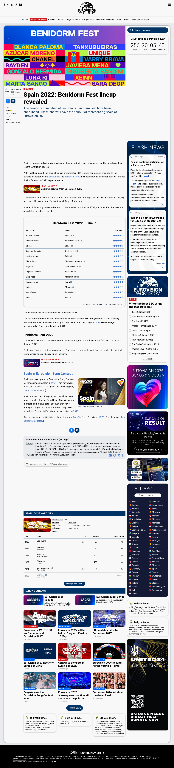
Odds (118, 19)
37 (96, 542)
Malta (154, 508)
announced (54, 176)
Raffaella (69, 292)
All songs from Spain (74, 584)
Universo (41, 576)
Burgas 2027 (88, 19)
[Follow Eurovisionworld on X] (12, 5)
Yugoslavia (157, 590)
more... (55, 531)
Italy (133, 590)
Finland (134, 558)
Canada (135, 537)
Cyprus (134, 544)
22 (83, 549)
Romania (156, 544)
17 (83, 555)
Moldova (156, 512)
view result (147, 359)
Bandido (95, 322)
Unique (29, 287)
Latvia (134, 593)
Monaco (155, 516)
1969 (26, 390)
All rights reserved (19, 760)
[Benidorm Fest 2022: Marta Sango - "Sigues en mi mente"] (118, 261)
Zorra (40, 549)
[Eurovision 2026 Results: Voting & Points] (147, 421)
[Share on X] (13, 101)
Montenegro (157, 519)
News (38, 19)
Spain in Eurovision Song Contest (48, 374)
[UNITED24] (147, 684)
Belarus (135, 523)
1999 (74, 525)
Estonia (135, 554)
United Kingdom (159, 586)
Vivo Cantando (37, 390)
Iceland (134, 579)
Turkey (155, 579)
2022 (27, 562)
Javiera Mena (32, 256)
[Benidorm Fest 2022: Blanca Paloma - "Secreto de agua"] (118, 240)
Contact (21, 762)
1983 (79, 525)
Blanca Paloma (32, 241)
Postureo (69, 235)
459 (95, 562)
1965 (84, 525)
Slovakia (155, 561)
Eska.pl (146, 176)
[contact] (110, 455)
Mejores (68, 287)
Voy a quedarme (44, 569)
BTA (163, 264)
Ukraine (155, 583)
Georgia (135, 565)
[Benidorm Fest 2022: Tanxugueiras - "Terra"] (118, 282)
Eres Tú (77, 417)
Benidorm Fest (11, 113)
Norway (155, 533)
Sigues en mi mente (74, 261)
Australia (135, 512)
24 (83, 542)
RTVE (8, 116)
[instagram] (114, 455)
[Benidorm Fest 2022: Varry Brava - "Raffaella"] (118, 292)
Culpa (67, 256)
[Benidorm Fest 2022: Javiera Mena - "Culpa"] (118, 256)
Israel (134, 586)
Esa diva (40, 542)
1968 (35, 386)
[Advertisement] (74, 140)
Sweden (155, 572)
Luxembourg (157, 505)
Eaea (42, 555)
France (134, 561)
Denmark (135, 551)
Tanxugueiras (32, 282)
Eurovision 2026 (147, 372)
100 (95, 555)
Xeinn (28, 297)
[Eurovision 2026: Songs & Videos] (147, 393)
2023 (27, 555)
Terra (67, 282)
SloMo (68, 246)
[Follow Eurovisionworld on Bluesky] (20, 5)
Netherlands (157, 526)
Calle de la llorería (72, 266)
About (15, 762)
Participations (57, 520)
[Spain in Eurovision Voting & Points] (37, 525)
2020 (27, 576)
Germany (135, 569)
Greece (134, 572)
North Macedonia (159, 530)
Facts (126, 19)
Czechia (135, 547)
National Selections (13, 123)
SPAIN (27, 89)
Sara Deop (30, 277)
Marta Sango (31, 261)
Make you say (71, 277)
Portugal (156, 540)
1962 (88, 525)
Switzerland (157, 576)
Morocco (156, 523)
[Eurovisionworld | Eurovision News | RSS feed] (55, 762)
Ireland (134, 583)
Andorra (135, 505)
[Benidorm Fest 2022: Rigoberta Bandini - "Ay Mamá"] (118, 271)
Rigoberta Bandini (33, 272)
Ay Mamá (69, 272)
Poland (160, 157)
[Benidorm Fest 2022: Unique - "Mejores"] (118, 287)
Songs (72, 19)
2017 (76, 411)
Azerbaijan (136, 519)
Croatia (135, 540)
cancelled (120, 576)
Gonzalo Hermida (33, 251)
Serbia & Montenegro (159, 558)
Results (55, 19)
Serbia (155, 554)
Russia (155, 547)
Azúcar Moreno (32, 235)
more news (75, 708)
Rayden (29, 266)
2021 (27, 569)
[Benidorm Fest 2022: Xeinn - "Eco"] (118, 297)
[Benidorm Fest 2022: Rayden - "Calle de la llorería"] (118, 266)
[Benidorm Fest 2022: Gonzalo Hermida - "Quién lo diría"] (118, 251)
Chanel (29, 246)
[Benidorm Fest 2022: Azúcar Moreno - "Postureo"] (118, 235)
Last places (56, 525)
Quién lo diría (71, 251)
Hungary (135, 576)
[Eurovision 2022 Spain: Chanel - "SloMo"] (118, 246)
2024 (27, 549)
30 (96, 549)
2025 (27, 542)
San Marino (157, 551)
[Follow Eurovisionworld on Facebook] (4, 5)
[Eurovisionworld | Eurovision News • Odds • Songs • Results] (87, 8)
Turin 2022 (9, 120)
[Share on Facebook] (8, 101)
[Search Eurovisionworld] (23, 19)
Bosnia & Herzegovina (139, 530)
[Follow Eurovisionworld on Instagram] (8, 5)
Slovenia (156, 565)
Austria (134, 516)
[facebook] (122, 455)
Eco (67, 297)
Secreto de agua (72, 241)
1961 (53, 383)
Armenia (135, 508)
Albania (135, 501)
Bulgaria (135, 533)
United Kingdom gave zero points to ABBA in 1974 (74, 720)
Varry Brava (31, 292)
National (105, 19)
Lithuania (156, 501)
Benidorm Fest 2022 (116, 304)
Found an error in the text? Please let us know (47, 464)
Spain (8, 110)
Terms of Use (30, 762)
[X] (118, 455)
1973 (101, 417)
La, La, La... (44, 386)
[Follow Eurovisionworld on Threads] (16, 5)
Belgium (135, 526)
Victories (55, 522)
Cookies (39, 762)
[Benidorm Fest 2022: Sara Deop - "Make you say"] (118, 277)
